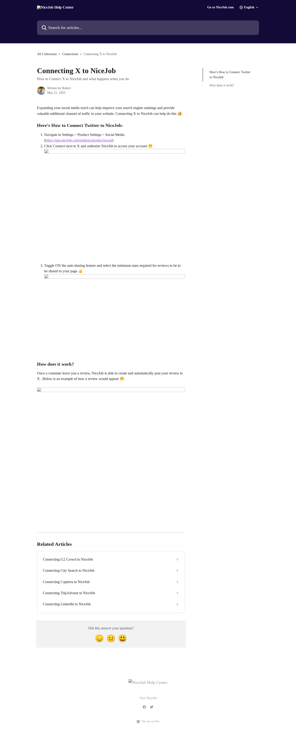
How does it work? (222, 85)
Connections (70, 54)
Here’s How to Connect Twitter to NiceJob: (230, 74)
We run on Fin (150, 721)
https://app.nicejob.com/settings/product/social (78, 140)
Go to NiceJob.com (220, 7)
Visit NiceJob (148, 698)
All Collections (47, 54)
